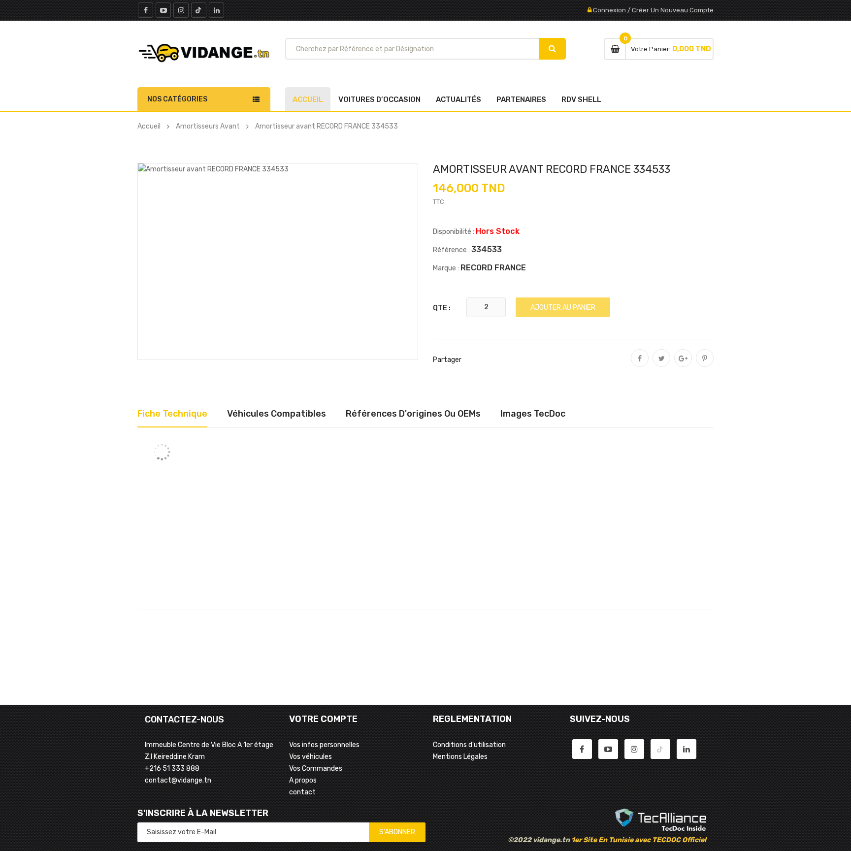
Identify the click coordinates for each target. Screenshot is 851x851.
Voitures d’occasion (379, 99)
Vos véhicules (310, 757)
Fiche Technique (172, 413)
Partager (639, 364)
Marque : (446, 268)
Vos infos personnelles (324, 745)
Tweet (661, 364)
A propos (303, 780)
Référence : (451, 250)
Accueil (308, 99)
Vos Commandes (315, 768)
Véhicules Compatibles (276, 413)
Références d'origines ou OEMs (413, 413)
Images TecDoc (532, 413)
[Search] (552, 49)
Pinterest (704, 364)
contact (302, 792)
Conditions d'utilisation (469, 745)
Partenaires (521, 99)
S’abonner (397, 832)
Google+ (683, 364)
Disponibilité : (453, 232)
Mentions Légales (460, 757)
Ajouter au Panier (562, 307)
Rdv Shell (581, 99)
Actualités (458, 99)
